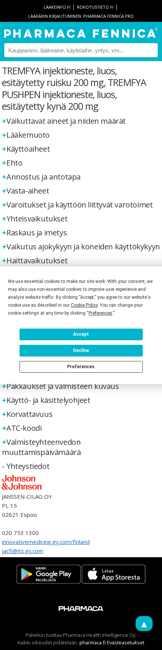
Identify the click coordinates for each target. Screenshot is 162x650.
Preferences (81, 366)
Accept (81, 334)
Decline (81, 350)
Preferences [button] (100, 313)
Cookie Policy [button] (84, 305)
